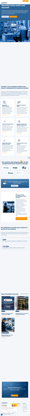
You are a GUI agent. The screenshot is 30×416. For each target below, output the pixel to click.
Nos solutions (4, 16)
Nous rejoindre (24, 411)
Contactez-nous (14, 395)
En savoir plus (14, 185)
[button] (2, 415)
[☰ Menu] (28, 3)
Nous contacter (12, 16)
